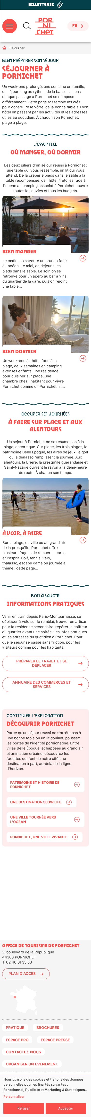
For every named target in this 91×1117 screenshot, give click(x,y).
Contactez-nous (23, 1052)
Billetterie (41, 4)
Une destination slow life (35, 802)
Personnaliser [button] (14, 1096)
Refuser (23, 1108)
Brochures (47, 1027)
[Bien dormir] (45, 344)
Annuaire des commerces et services (41, 684)
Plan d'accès (22, 973)
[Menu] (9, 26)
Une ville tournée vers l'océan (33, 819)
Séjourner (17, 48)
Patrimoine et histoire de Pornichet (34, 784)
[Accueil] (45, 26)
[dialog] (45, 1095)
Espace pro (17, 1040)
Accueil (5, 48)
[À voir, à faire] (45, 526)
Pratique (15, 1027)
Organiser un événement (32, 1064)
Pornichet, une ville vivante (38, 837)
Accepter (65, 1108)
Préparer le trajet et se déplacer (41, 663)
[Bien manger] (45, 244)
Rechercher (27, 26)
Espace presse (55, 1040)
